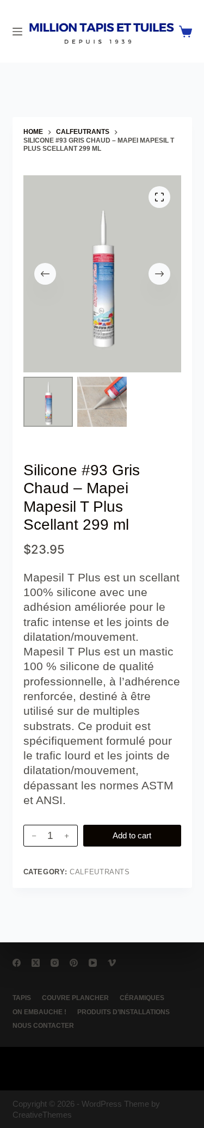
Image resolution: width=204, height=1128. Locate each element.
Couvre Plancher (75, 998)
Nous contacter (43, 1025)
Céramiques (142, 998)
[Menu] (17, 31)
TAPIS (22, 998)
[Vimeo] (112, 963)
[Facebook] (17, 963)
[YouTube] (93, 963)
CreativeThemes (42, 1114)
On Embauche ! (39, 1012)
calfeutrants (100, 872)
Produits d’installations (123, 1012)
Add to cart (132, 835)
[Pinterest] (74, 963)
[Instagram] (55, 963)
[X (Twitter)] (36, 963)
